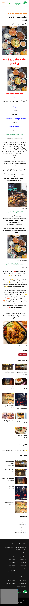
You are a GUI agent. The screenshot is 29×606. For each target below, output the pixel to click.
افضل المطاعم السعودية (9, 571)
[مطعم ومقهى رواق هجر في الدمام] (14, 40)
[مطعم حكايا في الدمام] (21, 472)
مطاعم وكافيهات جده (21, 571)
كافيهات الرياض (21, 522)
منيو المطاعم (23, 557)
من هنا (14, 131)
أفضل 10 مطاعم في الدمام (9, 407)
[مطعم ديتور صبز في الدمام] (21, 480)
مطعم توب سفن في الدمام (22, 388)
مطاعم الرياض (23, 560)
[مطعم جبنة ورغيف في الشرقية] (21, 463)
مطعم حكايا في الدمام (9, 372)
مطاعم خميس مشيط (20, 530)
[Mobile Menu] (3, 3)
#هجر (17, 216)
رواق (20, 216)
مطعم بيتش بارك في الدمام (22, 422)
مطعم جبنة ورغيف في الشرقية (22, 373)
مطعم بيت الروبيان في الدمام (21, 437)
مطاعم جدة (12, 562)
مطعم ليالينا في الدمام (9, 421)
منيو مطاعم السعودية (19, 532)
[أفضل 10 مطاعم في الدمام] (21, 507)
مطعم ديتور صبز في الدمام (9, 388)
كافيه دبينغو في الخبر (22, 408)
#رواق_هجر (15, 316)
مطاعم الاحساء (21, 525)
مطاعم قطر (12, 568)
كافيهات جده (23, 568)
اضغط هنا (14, 123)
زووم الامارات (23, 565)
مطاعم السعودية (20, 527)
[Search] (8, 3)
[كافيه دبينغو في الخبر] (21, 493)
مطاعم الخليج (12, 565)
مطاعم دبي (23, 562)
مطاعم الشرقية (22, 354)
